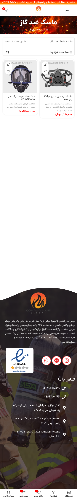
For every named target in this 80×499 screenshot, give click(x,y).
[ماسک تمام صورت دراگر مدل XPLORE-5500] (20, 77)
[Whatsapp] (46, 360)
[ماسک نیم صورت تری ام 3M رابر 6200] (57, 77)
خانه (70, 41)
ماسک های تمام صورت (17, 107)
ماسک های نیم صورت (59, 109)
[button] (45, 64)
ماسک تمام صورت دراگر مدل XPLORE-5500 (21, 98)
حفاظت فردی (66, 103)
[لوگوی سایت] (38, 10)
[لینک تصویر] (19, 360)
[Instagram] (66, 360)
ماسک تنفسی (58, 107)
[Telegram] (56, 360)
